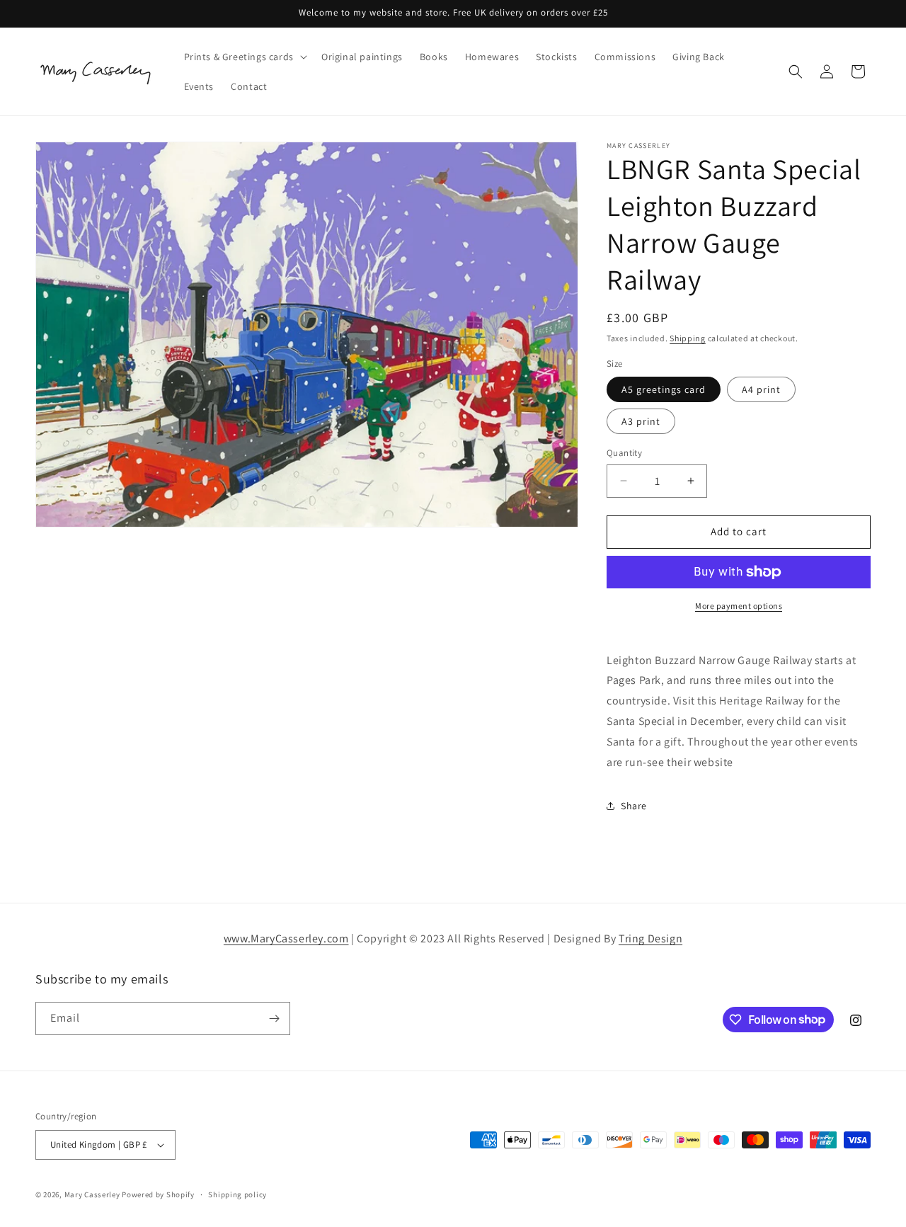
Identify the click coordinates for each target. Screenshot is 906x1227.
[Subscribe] (273, 1018)
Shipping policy (237, 1194)
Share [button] (634, 805)
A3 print (640, 421)
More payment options (738, 605)
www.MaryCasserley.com (286, 938)
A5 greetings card (663, 389)
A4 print (761, 389)
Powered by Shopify (158, 1194)
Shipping (688, 338)
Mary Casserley (92, 1194)
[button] (244, 57)
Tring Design (650, 938)
